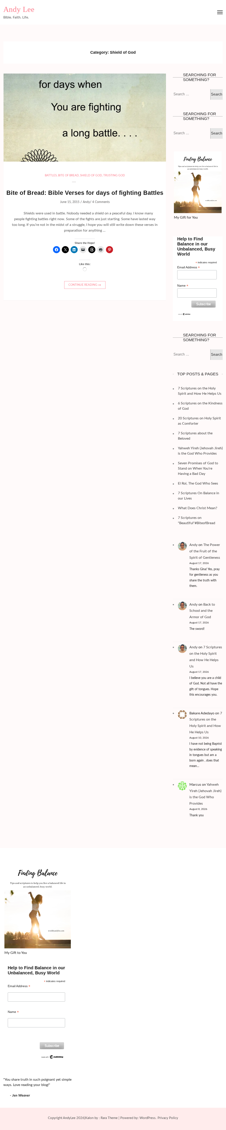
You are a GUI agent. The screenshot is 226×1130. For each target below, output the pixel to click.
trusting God (114, 175)
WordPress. (147, 1118)
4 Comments (101, 202)
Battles (51, 175)
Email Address (188, 267)
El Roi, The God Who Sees (198, 483)
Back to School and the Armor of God (202, 611)
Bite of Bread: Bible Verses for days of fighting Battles (84, 193)
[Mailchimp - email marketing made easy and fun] (184, 314)
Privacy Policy (168, 1118)
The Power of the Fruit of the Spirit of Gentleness (204, 551)
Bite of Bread (68, 175)
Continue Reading (82, 285)
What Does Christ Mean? (197, 508)
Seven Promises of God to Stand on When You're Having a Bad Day (198, 468)
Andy (86, 202)
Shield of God (91, 175)
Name (182, 286)
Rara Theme (109, 1118)
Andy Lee (18, 9)
